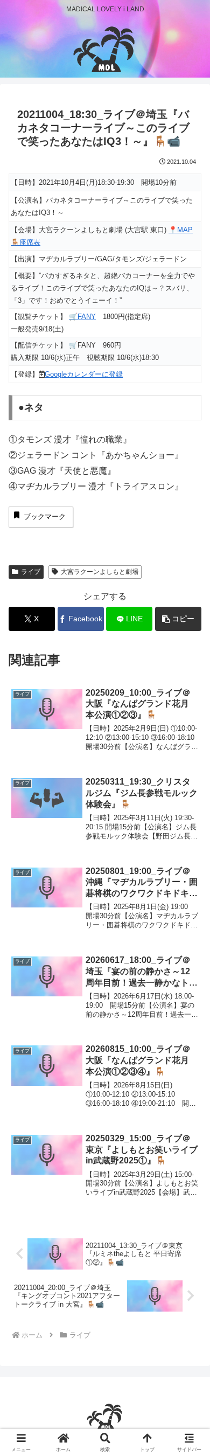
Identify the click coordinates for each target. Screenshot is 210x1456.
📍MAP (181, 230)
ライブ (30, 572)
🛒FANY (82, 317)
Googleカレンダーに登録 (84, 374)
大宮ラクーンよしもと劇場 (99, 572)
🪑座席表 (25, 242)
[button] (178, 619)
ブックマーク (45, 516)
